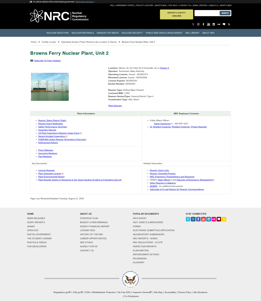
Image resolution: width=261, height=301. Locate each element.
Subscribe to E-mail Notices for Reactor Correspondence (177, 189)
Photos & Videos (37, 242)
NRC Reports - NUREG (145, 238)
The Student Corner (39, 238)
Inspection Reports (47, 130)
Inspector (141, 292)
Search (225, 13)
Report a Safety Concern (176, 14)
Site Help (172, 5)
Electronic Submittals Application (153, 230)
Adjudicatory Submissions (148, 234)
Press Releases (45, 150)
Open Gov (32, 230)
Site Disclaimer (200, 292)
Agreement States (125, 5)
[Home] (46, 16)
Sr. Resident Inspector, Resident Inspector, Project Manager (178, 127)
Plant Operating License (49, 173)
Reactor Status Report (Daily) (52, 120)
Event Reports (36, 222)
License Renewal (46, 170)
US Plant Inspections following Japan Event (58, 133)
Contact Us (185, 5)
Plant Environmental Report (51, 176)
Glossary (138, 262)
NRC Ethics (86, 242)
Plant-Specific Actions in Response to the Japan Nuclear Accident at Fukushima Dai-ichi (80, 180)
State (164, 180)
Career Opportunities (93, 238)
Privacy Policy (184, 292)
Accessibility (170, 292)
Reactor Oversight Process (163, 173)
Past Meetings (45, 156)
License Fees (87, 230)
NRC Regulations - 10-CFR (148, 242)
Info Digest (140, 218)
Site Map (158, 292)
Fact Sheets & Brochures (148, 222)
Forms (137, 226)
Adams (31, 226)
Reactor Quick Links (159, 170)
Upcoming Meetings (47, 153)
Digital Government (39, 234)
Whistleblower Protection (104, 292)
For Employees (131, 296)
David (162, 123)
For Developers (36, 246)
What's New (160, 5)
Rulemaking (140, 258)
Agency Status (88, 246)
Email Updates (200, 5)
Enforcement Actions (48, 142)
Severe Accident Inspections (51, 136)
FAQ (112, 5)
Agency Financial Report (95, 226)
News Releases (36, 218)
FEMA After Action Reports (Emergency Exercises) (62, 139)
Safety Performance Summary (52, 127)
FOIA (87, 292)
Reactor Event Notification (50, 123)
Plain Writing (141, 250)
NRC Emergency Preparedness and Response (172, 176)
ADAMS (153, 186)
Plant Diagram (115, 105)
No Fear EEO (124, 292)
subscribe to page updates (47, 60)
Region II (164, 68)
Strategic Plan (89, 218)
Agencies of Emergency (195, 180)
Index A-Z (213, 5)
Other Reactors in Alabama (163, 183)
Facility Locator (144, 5)
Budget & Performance (94, 222)
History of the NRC (91, 234)
